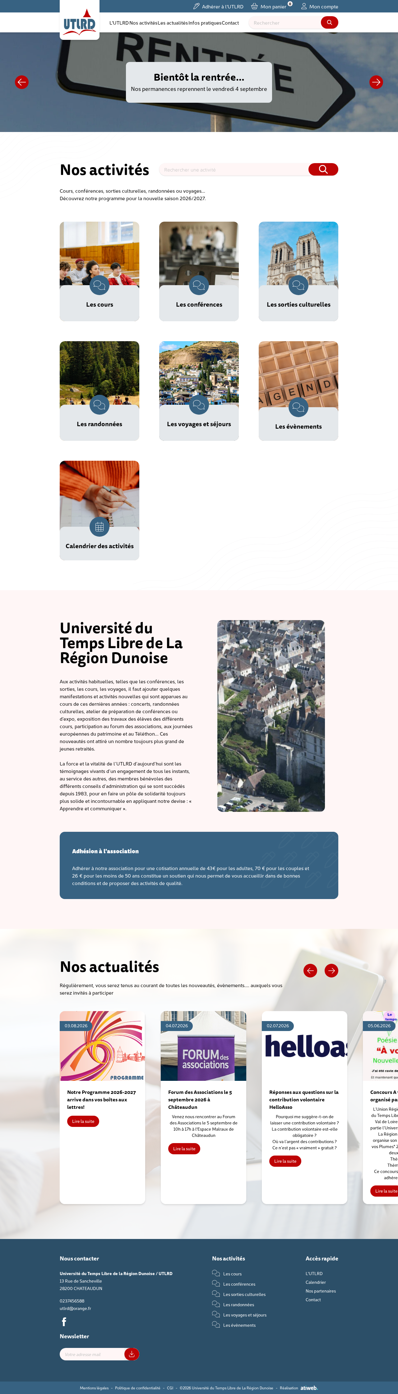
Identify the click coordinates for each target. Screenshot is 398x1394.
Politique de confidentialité (137, 1387)
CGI (170, 1387)
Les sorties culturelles (244, 1294)
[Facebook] (64, 1321)
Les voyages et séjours (244, 1315)
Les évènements (239, 1325)
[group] (102, 1107)
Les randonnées (238, 1304)
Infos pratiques (204, 22)
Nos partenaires (321, 1291)
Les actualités (173, 22)
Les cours (232, 1273)
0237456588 (72, 1300)
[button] (376, 82)
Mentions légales (94, 1387)
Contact (230, 22)
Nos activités (143, 22)
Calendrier (316, 1282)
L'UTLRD (119, 22)
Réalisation (289, 1387)
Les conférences (238, 1284)
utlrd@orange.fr (75, 1308)
